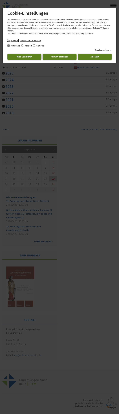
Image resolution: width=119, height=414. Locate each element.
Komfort (28, 46)
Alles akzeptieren (24, 57)
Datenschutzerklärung (31, 40)
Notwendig (15, 46)
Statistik (40, 46)
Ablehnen (94, 57)
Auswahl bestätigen (59, 57)
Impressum (12, 40)
